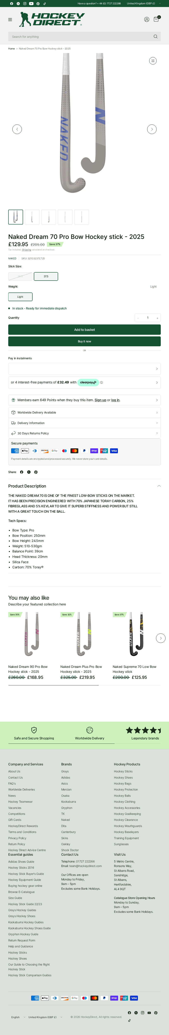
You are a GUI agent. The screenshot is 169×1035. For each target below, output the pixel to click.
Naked (12, 258)
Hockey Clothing (124, 801)
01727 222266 (85, 861)
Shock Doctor (70, 850)
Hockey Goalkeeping (127, 813)
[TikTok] (44, 3)
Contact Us (15, 777)
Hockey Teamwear (20, 801)
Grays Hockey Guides (22, 910)
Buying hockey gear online (25, 885)
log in (115, 400)
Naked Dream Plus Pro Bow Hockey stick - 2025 (81, 669)
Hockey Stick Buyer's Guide (26, 873)
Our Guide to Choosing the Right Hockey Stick (29, 967)
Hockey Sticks (123, 771)
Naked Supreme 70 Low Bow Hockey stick (134, 669)
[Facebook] (11, 3)
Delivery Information (31, 423)
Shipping (26, 249)
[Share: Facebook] (21, 472)
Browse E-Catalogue (21, 892)
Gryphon (66, 807)
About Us (14, 771)
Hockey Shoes (123, 777)
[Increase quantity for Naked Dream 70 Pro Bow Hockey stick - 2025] (157, 318)
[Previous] (17, 129)
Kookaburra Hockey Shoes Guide (29, 928)
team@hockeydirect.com (85, 866)
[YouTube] (31, 3)
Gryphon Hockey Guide (23, 934)
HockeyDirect (89, 1017)
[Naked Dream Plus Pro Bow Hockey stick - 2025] (84, 636)
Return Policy (16, 844)
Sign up (100, 400)
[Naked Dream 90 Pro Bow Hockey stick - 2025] (32, 636)
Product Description (27, 486)
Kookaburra (68, 801)
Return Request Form (21, 940)
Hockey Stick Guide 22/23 (25, 904)
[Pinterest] (38, 3)
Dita (63, 826)
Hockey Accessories (127, 807)
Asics (64, 783)
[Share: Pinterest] (36, 472)
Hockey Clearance (126, 819)
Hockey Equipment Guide (24, 879)
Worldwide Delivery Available (37, 412)
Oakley (65, 844)
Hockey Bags (122, 783)
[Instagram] (24, 3)
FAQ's (11, 783)
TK (63, 813)
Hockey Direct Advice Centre (27, 850)
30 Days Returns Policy (33, 433)
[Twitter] (18, 3)
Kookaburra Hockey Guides (25, 922)
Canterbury (68, 832)
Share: (12, 472)
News (12, 795)
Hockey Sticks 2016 (21, 867)
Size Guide (15, 898)
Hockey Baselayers (126, 832)
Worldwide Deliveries (21, 789)
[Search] (155, 36)
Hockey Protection (126, 789)
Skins (64, 838)
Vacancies (14, 807)
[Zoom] (153, 61)
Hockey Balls (122, 795)
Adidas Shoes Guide (21, 861)
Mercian (66, 789)
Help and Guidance (20, 946)
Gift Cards (14, 819)
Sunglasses (121, 844)
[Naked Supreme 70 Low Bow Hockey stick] (137, 636)
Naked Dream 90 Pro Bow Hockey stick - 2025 (28, 669)
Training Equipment (126, 838)
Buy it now (84, 341)
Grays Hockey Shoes (21, 916)
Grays (65, 771)
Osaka (65, 795)
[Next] (152, 129)
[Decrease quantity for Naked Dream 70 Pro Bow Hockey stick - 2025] (138, 318)
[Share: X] (29, 472)
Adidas (65, 777)
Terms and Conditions (22, 832)
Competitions (16, 813)
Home (11, 48)
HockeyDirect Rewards (23, 826)
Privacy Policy (17, 838)
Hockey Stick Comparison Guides (29, 975)
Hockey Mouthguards (128, 826)
